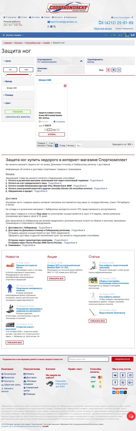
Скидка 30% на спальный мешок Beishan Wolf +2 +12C (63, 266)
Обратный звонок (103, 28)
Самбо (46, 42)
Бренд (8, 81)
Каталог (18, 42)
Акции (52, 257)
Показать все (14, 342)
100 (129, 144)
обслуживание (19, 426)
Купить (52, 134)
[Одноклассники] (117, 392)
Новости (12, 257)
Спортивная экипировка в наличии (29, 289)
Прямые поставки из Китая (26, 266)
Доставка (36, 17)
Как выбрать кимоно (109, 297)
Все (79, 145)
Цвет (8, 103)
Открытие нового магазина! (20, 328)
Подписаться (122, 359)
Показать (18, 112)
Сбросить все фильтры (18, 117)
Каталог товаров (13, 35)
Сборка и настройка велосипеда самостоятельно (114, 282)
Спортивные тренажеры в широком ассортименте (29, 309)
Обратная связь (12, 384)
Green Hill (45, 80)
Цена (8, 61)
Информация (71, 17)
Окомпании (10, 374)
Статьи (94, 257)
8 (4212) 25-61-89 (117, 23)
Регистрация (124, 17)
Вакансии (9, 377)
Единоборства (33, 42)
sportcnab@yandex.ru (64, 21)
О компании (11, 17)
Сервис (47, 17)
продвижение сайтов (33, 426)
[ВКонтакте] (114, 392)
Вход (115, 17)
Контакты (58, 17)
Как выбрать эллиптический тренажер (113, 266)
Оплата (24, 17)
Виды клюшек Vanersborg (112, 312)
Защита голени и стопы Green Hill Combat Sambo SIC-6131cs (50, 115)
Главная (7, 42)
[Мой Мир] (121, 392)
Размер (9, 95)
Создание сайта (7, 426)
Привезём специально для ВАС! (60, 384)
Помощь (30, 394)
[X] (125, 392)
